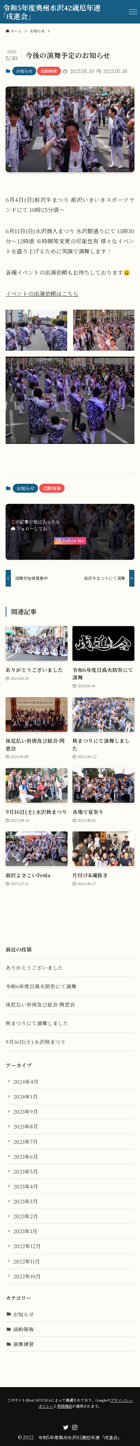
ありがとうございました (34, 967)
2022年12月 (27, 1246)
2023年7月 (25, 1141)
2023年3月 (25, 1201)
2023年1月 (25, 1231)
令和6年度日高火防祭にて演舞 (41, 986)
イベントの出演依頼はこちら (42, 293)
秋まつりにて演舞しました (37, 1023)
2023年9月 (25, 1111)
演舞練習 (23, 1344)
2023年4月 (25, 1186)
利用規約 (64, 1406)
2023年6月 (25, 1156)
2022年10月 (27, 1276)
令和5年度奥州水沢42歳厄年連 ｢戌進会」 (51, 11)
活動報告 (49, 71)
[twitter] (65, 1427)
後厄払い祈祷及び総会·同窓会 (40, 1004)
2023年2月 (25, 1216)
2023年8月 (25, 1126)
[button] (132, 12)
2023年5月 (25, 1171)
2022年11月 (26, 1261)
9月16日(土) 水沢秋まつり (36, 1041)
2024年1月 (25, 1096)
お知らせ (24, 71)
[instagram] (74, 1427)
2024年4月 (25, 1081)
